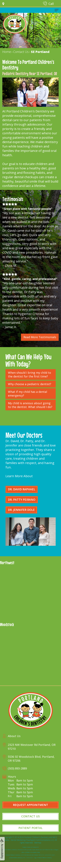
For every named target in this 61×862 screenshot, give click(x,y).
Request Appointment (30, 805)
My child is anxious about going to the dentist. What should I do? (30, 405)
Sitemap (37, 842)
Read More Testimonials (39, 337)
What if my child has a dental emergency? (27, 393)
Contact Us (30, 816)
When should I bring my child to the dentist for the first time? (29, 374)
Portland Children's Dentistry (36, 837)
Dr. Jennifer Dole (21, 510)
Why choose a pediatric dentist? (29, 384)
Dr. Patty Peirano (21, 499)
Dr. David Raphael (21, 489)
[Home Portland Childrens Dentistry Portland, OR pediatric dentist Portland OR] (14, 24)
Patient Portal (30, 828)
